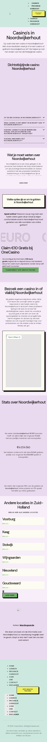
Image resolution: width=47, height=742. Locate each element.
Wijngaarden (11, 557)
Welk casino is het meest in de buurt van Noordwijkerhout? (23, 124)
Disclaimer (14, 685)
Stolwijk (7, 544)
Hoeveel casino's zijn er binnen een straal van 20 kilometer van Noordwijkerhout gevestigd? (20, 132)
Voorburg (8, 519)
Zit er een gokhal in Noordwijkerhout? (22, 117)
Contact (13, 682)
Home (11, 666)
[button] (25, 12)
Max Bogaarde (27, 625)
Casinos (13, 669)
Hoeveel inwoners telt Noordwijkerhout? (14, 140)
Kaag (5, 532)
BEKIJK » (5, 523)
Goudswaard (11, 583)
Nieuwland (9, 570)
